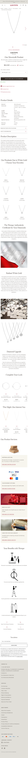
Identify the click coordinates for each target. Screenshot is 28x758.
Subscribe (14, 645)
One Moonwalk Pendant (6, 430)
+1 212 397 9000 (5, 667)
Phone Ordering (5, 692)
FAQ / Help (4, 690)
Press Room (4, 719)
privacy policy (20, 656)
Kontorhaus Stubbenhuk (7, 712)
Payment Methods (5, 699)
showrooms (22, 365)
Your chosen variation (5, 69)
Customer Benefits (5, 688)
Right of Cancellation (6, 695)
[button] (8, 86)
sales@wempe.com (5, 654)
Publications (4, 717)
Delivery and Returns (6, 697)
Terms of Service (5, 728)
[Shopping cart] (25, 5)
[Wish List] (21, 5)
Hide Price (21, 65)
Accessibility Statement (6, 726)
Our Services (4, 686)
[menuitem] (2, 5)
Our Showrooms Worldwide (7, 677)
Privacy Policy (4, 721)
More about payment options (8, 488)
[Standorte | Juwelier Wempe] (23, 5)
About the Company (6, 710)
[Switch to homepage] (14, 5)
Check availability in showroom (14, 78)
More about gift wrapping (8, 514)
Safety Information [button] (6, 131)
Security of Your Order (6, 701)
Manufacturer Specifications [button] (8, 128)
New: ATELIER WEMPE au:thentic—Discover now (14, 2)
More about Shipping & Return (9, 464)
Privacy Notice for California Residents (10, 723)
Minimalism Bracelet (6, 397)
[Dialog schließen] (27, 1)
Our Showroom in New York (7, 675)
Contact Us (3, 673)
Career (2, 715)
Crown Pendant (16, 429)
